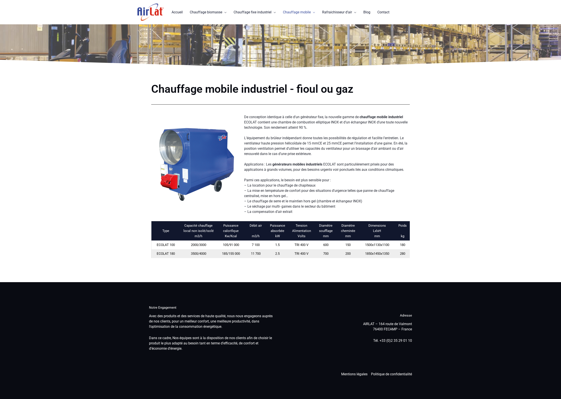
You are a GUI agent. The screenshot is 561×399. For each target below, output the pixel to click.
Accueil (177, 12)
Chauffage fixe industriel (253, 12)
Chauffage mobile (297, 12)
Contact (383, 12)
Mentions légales (354, 374)
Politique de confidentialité (391, 374)
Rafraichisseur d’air (337, 12)
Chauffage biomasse (206, 12)
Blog (366, 12)
